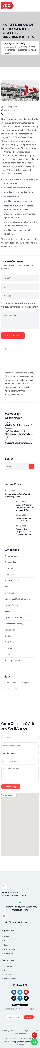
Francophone (11, 683)
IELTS (7, 586)
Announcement (11, 556)
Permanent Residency (14, 623)
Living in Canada (11, 605)
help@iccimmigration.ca (23, 1041)
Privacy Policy (10, 978)
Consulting (9, 574)
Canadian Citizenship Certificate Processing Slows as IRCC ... (25, 507)
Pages (6, 945)
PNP (7, 688)
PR (16, 688)
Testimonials (9, 974)
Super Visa (9, 648)
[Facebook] (13, 992)
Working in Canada (12, 660)
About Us (8, 966)
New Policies (10, 611)
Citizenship (9, 568)
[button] (34, 1042)
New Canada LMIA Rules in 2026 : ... (23, 519)
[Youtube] (26, 992)
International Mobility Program (17, 599)
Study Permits (10, 642)
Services (7, 941)
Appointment (9, 949)
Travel (7, 654)
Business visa (10, 562)
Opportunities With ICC (14, 617)
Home (6, 936)
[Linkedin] (20, 998)
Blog (6, 970)
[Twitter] (20, 992)
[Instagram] (13, 998)
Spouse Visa (10, 630)
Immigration (10, 593)
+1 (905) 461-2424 (10, 892)
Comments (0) (10, 110)
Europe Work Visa (12, 580)
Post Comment (13, 335)
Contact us (8, 953)
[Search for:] (20, 466)
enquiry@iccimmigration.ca (18, 442)
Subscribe (29, 1017)
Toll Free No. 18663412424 (14, 895)
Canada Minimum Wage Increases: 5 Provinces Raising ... (24, 531)
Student (8, 636)
